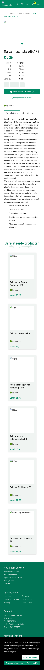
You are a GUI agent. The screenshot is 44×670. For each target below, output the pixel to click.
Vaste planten (24, 13)
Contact (7, 583)
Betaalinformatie (10, 574)
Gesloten (25, 596)
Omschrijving (12, 112)
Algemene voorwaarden (13, 577)
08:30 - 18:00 (27, 599)
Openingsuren (11, 591)
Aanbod (13, 13)
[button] (22, 44)
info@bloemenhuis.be (16, 624)
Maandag (7, 596)
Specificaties (28, 112)
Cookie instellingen (30, 657)
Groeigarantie (9, 580)
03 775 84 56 (11, 621)
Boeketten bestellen (11, 571)
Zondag (7, 602)
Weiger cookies (32, 663)
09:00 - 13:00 (27, 602)
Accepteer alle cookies (14, 663)
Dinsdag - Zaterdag (11, 599)
